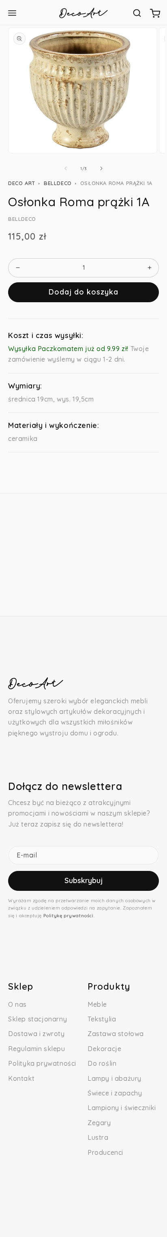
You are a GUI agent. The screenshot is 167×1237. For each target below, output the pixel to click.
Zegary (99, 1123)
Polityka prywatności (42, 1063)
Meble (97, 1004)
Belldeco (58, 183)
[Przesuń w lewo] (66, 168)
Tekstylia (102, 1019)
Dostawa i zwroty (36, 1034)
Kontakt (21, 1078)
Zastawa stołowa (116, 1034)
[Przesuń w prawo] (101, 168)
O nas (17, 1004)
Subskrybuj (83, 880)
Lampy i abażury (114, 1078)
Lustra (98, 1137)
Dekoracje (104, 1049)
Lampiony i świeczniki (122, 1108)
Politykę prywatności (68, 915)
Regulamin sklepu (36, 1049)
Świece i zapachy (115, 1093)
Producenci (105, 1152)
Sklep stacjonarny (37, 1019)
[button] (137, 13)
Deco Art (21, 183)
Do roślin (102, 1063)
